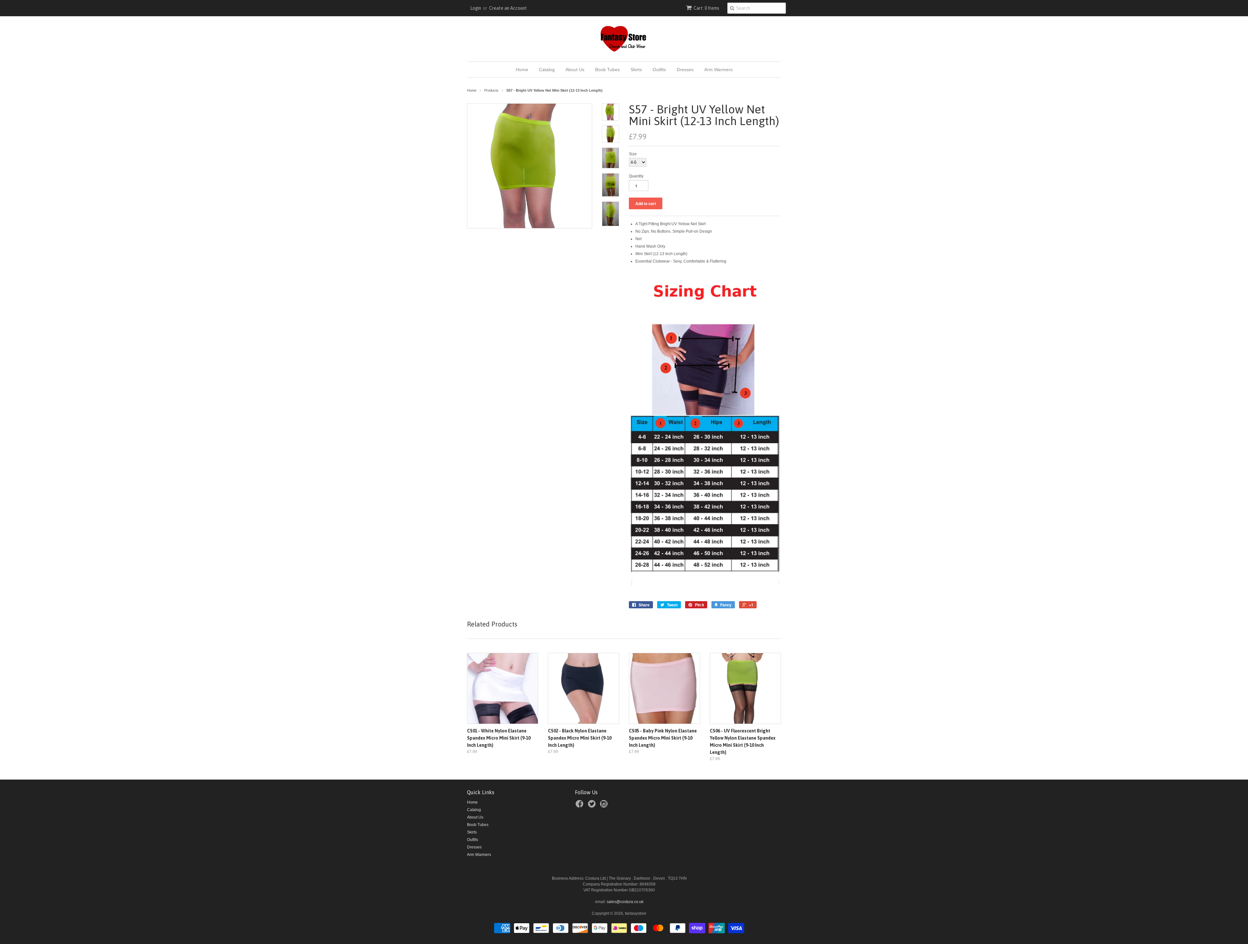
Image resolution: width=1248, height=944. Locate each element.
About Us (575, 69)
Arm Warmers (718, 69)
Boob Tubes (607, 69)
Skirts (636, 69)
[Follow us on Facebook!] (580, 806)
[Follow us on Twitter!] (593, 806)
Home (522, 69)
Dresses (685, 69)
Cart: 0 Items (706, 8)
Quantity (636, 176)
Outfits (659, 69)
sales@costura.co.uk (625, 901)
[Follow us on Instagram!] (605, 806)
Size (633, 154)
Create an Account (508, 8)
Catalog (547, 69)
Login (475, 8)
